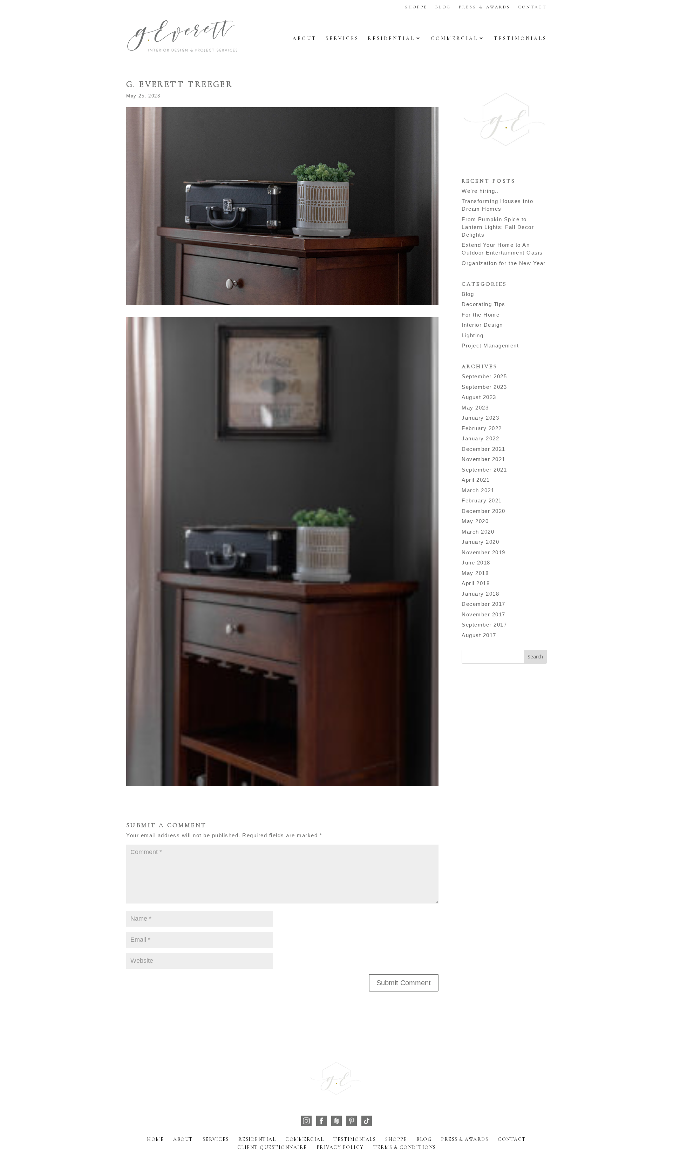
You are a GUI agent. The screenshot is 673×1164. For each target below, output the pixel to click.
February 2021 (482, 500)
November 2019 (483, 552)
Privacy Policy (340, 1147)
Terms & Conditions (404, 1147)
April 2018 (476, 583)
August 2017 (479, 635)
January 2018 (480, 594)
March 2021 (478, 490)
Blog (443, 7)
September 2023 (484, 387)
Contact (532, 7)
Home (155, 1139)
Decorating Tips (483, 304)
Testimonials (520, 38)
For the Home (480, 315)
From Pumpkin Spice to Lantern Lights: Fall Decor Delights (498, 227)
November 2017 (483, 614)
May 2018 (475, 573)
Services (342, 38)
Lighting (472, 335)
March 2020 (478, 532)
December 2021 (483, 449)
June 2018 (476, 563)
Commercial (454, 38)
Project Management (490, 345)
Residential (391, 38)
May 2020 (475, 521)
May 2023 (475, 408)
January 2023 (480, 418)
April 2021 (476, 480)
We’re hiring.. (480, 191)
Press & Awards (484, 7)
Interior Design (482, 325)
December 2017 (483, 604)
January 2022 (480, 438)
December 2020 (483, 511)
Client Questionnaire (272, 1147)
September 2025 (484, 376)
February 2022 (482, 428)
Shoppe (416, 7)
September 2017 (484, 625)
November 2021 (483, 459)
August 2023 (479, 397)
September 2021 (484, 470)
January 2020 (480, 542)
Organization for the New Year (504, 263)
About (305, 38)
